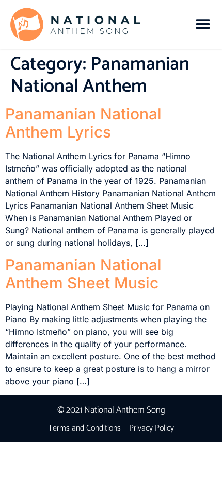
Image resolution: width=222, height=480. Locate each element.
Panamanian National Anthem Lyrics (83, 123)
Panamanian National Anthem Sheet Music (83, 273)
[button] (202, 24)
